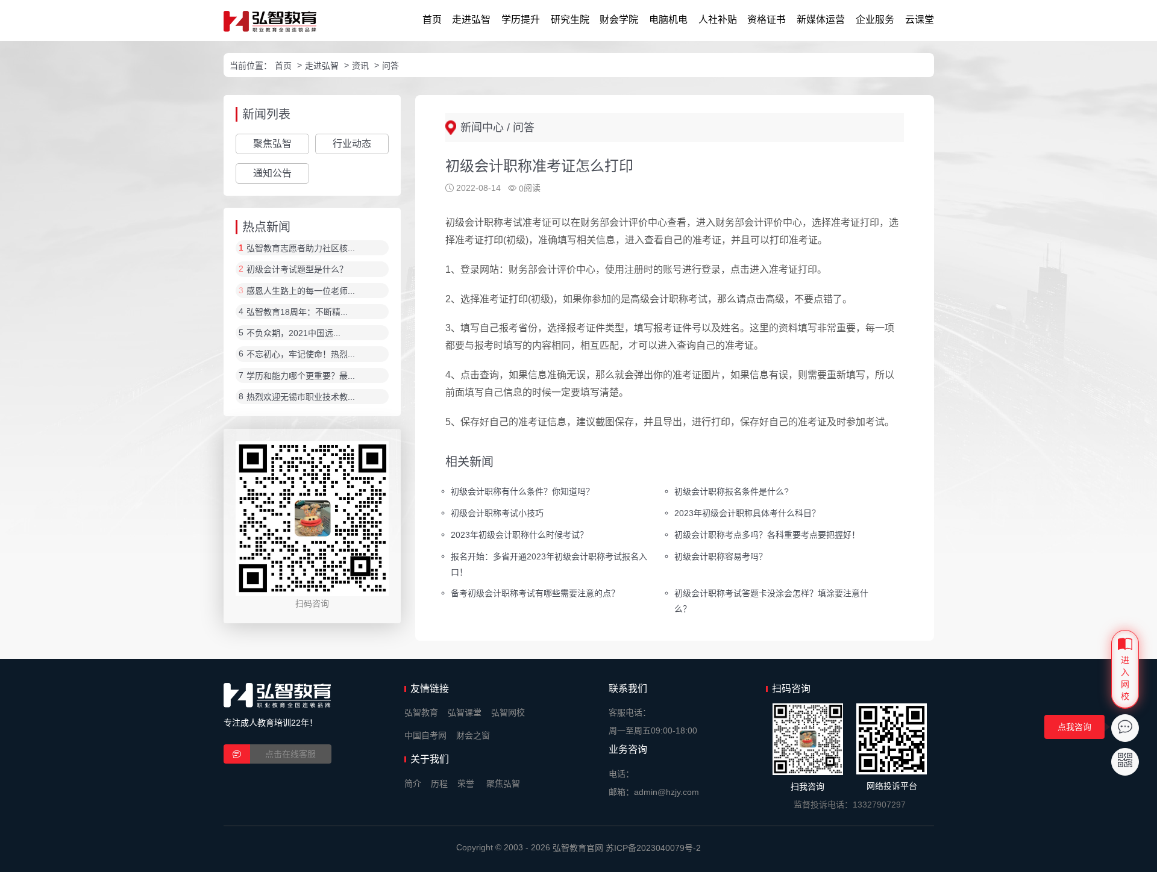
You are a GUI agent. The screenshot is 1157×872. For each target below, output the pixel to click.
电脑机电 (668, 19)
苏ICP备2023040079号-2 (653, 848)
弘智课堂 (464, 712)
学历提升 (520, 19)
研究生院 (570, 19)
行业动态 (352, 144)
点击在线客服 (290, 754)
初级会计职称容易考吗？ (720, 556)
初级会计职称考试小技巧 (497, 513)
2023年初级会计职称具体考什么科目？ (747, 513)
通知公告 (272, 173)
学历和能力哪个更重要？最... (300, 376)
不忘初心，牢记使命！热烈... (300, 355)
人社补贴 (717, 19)
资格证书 (766, 19)
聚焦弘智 (272, 144)
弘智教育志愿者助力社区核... (300, 248)
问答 (390, 65)
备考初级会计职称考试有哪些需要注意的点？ (535, 593)
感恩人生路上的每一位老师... (300, 291)
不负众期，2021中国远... (293, 333)
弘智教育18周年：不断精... (297, 312)
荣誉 (465, 783)
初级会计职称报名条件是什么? (731, 491)
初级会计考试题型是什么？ (297, 270)
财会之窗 (473, 735)
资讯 (360, 65)
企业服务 (875, 19)
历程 (439, 783)
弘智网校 (508, 712)
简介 (412, 783)
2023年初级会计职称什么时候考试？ (519, 534)
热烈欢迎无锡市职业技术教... (300, 397)
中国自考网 (425, 735)
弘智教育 (421, 712)
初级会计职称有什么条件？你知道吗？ (522, 491)
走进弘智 (471, 19)
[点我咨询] (1125, 728)
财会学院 (619, 19)
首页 (432, 19)
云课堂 (919, 19)
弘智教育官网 (578, 848)
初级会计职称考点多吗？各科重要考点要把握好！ (767, 534)
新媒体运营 (821, 19)
